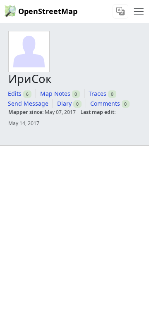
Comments (105, 103)
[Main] (138, 11)
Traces (97, 93)
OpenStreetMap (47, 11)
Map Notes (55, 93)
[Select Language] (120, 11)
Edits (15, 93)
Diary (64, 103)
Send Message (28, 103)
